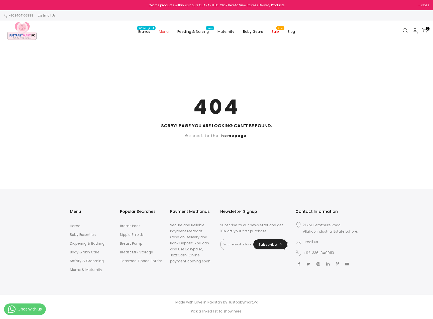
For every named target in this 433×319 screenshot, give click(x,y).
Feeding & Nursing (195, 30)
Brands (146, 30)
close (425, 5)
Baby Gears (253, 31)
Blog (291, 31)
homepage (234, 135)
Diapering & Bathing (87, 243)
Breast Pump (131, 243)
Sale (277, 30)
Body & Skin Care (84, 252)
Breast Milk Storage (136, 252)
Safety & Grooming (87, 260)
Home (75, 225)
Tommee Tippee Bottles (141, 260)
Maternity (226, 31)
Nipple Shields (132, 234)
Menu (164, 31)
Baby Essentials (83, 234)
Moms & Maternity (86, 269)
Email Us (49, 15)
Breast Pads (130, 225)
